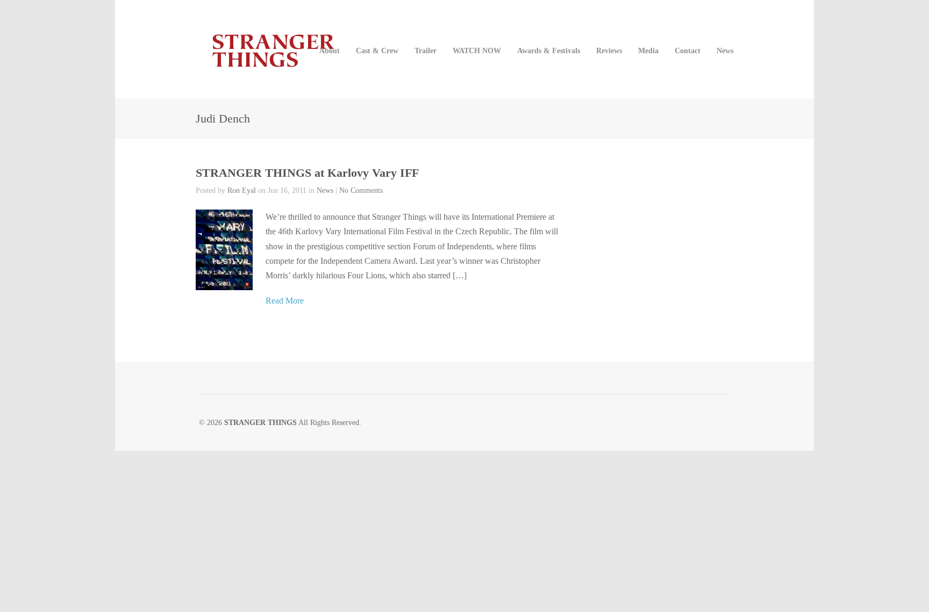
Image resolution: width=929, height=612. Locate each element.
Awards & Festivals (548, 50)
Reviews (609, 50)
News (725, 50)
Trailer (426, 50)
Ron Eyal (241, 190)
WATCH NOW (477, 50)
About (329, 50)
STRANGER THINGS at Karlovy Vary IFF (307, 172)
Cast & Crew (377, 50)
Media (648, 50)
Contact (688, 50)
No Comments (361, 190)
